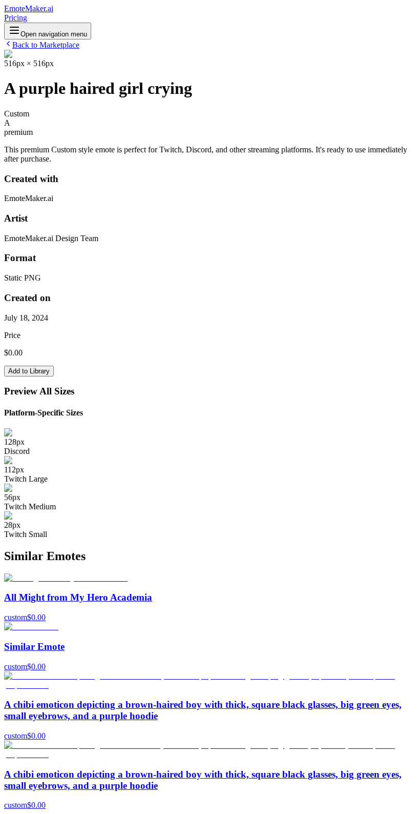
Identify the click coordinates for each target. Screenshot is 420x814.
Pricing (15, 17)
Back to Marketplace (45, 45)
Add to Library (29, 371)
